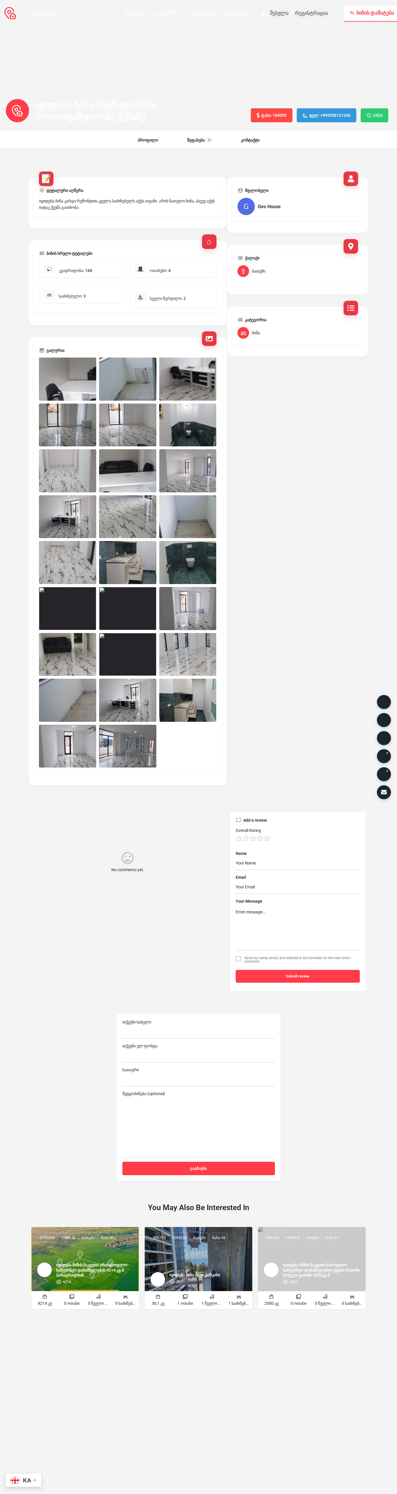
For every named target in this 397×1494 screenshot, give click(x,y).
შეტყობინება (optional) (143, 1093)
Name (241, 853)
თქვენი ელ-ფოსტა (140, 1046)
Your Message (249, 901)
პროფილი (148, 140)
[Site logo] (11, 12)
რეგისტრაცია (311, 13)
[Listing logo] (17, 110)
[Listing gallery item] (67, 379)
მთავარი (134, 13)
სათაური (130, 1069)
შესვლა (279, 13)
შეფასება (198, 140)
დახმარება (236, 13)
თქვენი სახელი (136, 1022)
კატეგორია (168, 13)
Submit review (298, 976)
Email (241, 877)
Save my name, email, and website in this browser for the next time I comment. (297, 959)
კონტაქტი (202, 13)
